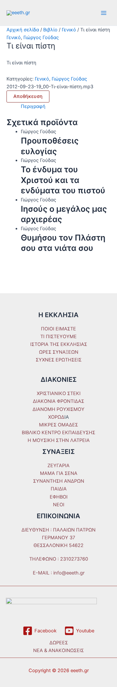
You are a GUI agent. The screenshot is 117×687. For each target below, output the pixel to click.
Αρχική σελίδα (22, 30)
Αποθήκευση (28, 96)
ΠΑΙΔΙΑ (59, 489)
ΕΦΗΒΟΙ (59, 497)
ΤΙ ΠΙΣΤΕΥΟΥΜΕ (58, 336)
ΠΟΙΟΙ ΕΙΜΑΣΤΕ (58, 329)
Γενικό (69, 30)
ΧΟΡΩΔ (56, 417)
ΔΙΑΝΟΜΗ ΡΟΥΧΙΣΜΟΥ (58, 409)
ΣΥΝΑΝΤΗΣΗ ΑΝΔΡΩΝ (58, 481)
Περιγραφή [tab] (33, 106)
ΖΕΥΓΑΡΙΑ (58, 465)
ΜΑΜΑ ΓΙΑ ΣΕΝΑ (58, 473)
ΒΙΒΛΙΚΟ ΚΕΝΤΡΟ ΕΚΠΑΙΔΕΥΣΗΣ (58, 432)
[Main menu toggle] (103, 13)
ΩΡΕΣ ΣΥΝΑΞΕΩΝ (58, 352)
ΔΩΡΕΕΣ (58, 643)
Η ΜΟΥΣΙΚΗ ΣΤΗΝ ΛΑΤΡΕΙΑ (59, 440)
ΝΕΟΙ (58, 505)
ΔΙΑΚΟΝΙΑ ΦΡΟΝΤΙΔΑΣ (58, 401)
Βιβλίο (50, 30)
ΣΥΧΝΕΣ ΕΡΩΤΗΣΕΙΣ (59, 360)
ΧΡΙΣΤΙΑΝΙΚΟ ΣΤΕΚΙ (59, 393)
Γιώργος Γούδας (41, 37)
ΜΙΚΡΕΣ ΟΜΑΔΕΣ (58, 425)
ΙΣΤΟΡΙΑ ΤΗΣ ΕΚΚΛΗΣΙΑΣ (58, 344)
